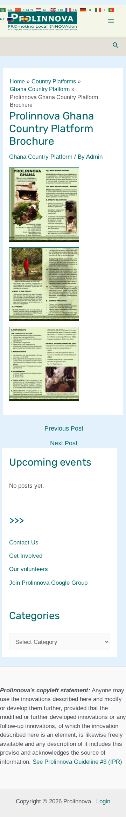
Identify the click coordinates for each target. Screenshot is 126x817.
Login (103, 801)
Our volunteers (28, 569)
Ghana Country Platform (40, 156)
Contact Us (23, 542)
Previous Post (63, 428)
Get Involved (25, 555)
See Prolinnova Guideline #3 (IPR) (77, 761)
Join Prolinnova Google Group (48, 582)
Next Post (63, 443)
